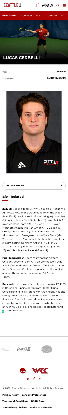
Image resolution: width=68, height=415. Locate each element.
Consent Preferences (34, 394)
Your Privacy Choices (14, 407)
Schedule (27, 15)
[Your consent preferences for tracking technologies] (3, 311)
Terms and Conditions (15, 401)
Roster (40, 15)
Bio (5, 197)
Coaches (53, 15)
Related (17, 197)
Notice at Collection (41, 407)
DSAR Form (38, 401)
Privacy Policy (10, 394)
